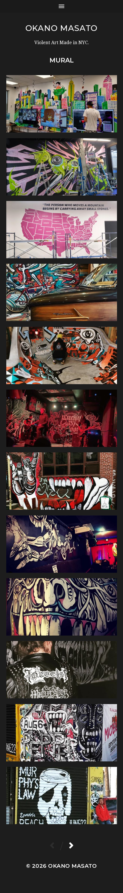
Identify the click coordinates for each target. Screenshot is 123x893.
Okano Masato (61, 28)
